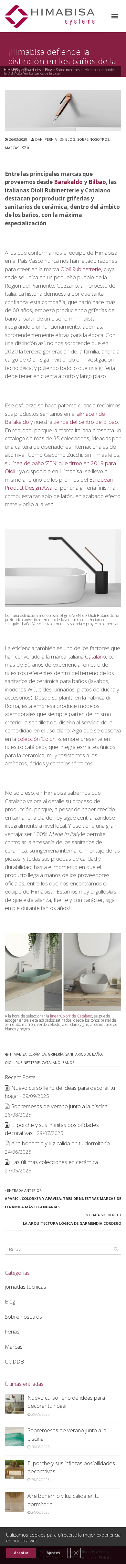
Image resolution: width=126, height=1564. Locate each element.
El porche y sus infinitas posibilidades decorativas (71, 1467)
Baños (68, 1062)
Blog (48, 69)
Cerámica (37, 1054)
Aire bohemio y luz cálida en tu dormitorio (60, 1143)
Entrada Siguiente (72, 1219)
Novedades (32, 69)
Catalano (95, 656)
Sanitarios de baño (83, 1054)
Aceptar (21, 1553)
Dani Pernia (46, 139)
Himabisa (18, 1054)
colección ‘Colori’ (36, 738)
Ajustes (53, 1553)
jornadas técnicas (25, 1286)
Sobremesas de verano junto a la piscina (59, 1106)
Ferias (12, 1331)
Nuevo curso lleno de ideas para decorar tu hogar (66, 1402)
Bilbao (97, 182)
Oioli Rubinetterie (80, 269)
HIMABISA (12, 69)
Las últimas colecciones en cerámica (54, 1162)
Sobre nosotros (67, 69)
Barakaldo (68, 182)
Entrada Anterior (63, 1198)
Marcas (12, 147)
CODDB (14, 1361)
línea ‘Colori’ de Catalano (71, 1016)
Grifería (55, 1054)
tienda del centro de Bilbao (86, 421)
